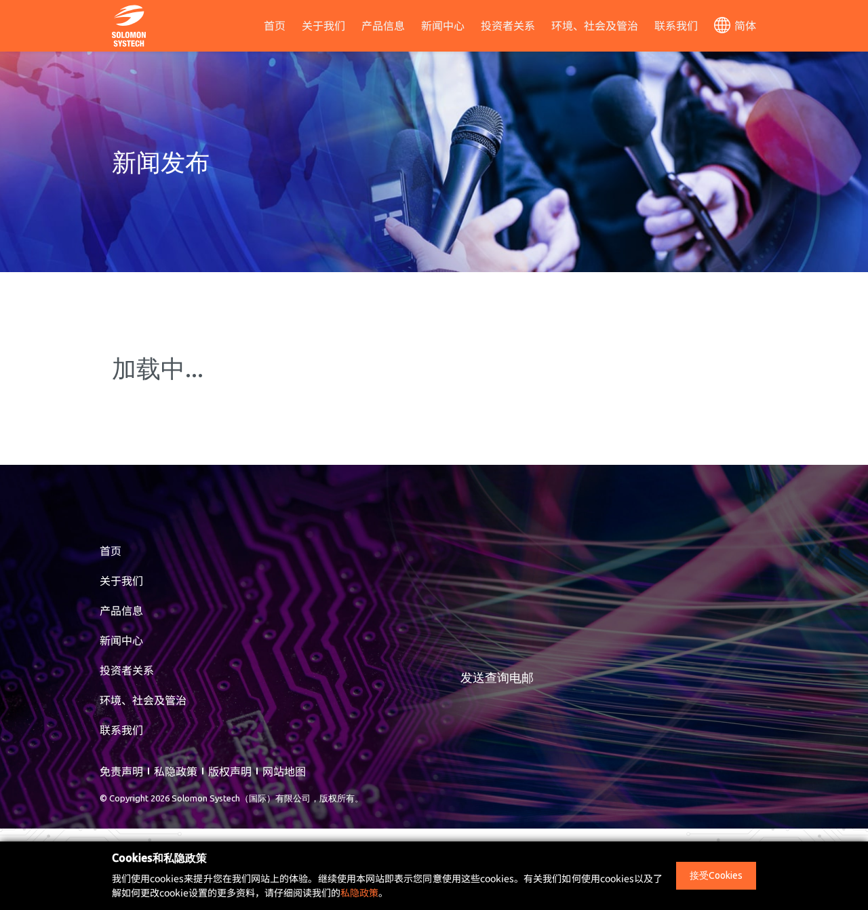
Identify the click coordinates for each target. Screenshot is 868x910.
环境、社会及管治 (594, 25)
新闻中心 (443, 25)
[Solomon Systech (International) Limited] (129, 24)
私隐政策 (175, 771)
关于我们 (323, 25)
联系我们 (676, 25)
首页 (274, 25)
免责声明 (121, 771)
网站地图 (284, 771)
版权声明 (230, 771)
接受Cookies (716, 875)
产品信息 (383, 25)
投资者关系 (508, 25)
